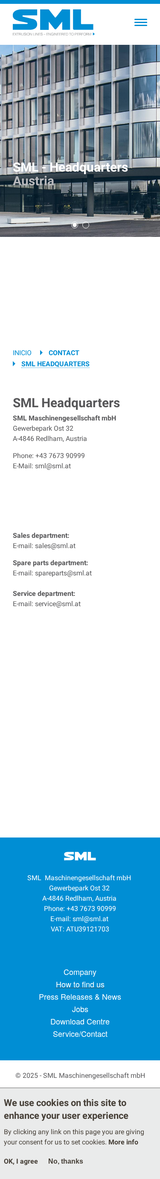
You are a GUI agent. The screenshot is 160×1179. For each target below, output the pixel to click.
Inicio (22, 353)
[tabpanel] (80, 141)
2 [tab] (86, 225)
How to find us (80, 984)
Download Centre (80, 1021)
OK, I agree (21, 1161)
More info (123, 1142)
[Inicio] (53, 22)
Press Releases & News (80, 996)
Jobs (80, 1009)
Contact (64, 353)
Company (80, 971)
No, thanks (65, 1161)
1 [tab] (75, 225)
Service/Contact (80, 1033)
